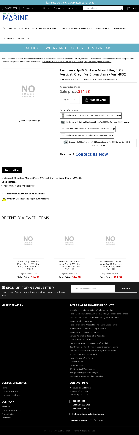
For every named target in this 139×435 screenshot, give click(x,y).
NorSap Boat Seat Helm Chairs (83, 354)
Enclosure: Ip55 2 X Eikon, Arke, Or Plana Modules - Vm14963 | (94, 115)
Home (46, 8)
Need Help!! (67, 154)
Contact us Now (91, 154)
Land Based (119, 28)
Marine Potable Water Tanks (82, 321)
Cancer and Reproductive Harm (28, 198)
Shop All (22, 39)
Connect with (78, 420)
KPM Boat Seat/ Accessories (82, 369)
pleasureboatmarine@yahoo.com (89, 414)
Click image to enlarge (30, 120)
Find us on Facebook (11, 395)
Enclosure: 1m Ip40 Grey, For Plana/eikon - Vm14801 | (90, 135)
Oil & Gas (7, 39)
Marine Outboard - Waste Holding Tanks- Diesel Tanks (93, 325)
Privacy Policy (8, 414)
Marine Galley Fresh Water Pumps (84, 332)
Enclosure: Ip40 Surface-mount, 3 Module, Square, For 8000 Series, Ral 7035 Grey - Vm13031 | (101, 143)
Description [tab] (12, 170)
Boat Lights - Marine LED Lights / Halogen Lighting (91, 310)
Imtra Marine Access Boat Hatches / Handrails (89, 343)
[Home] (15, 20)
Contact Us (28, 8)
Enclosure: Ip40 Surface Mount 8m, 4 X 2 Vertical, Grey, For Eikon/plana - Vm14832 (28, 265)
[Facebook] (96, 420)
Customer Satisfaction (11, 410)
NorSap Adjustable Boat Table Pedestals (87, 336)
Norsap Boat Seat (77, 361)
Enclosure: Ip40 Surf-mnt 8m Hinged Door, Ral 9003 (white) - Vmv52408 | (98, 122)
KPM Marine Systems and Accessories (86, 376)
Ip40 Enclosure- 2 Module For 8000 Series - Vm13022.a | (91, 129)
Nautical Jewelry (18, 28)
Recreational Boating (44, 28)
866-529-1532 (11, 8)
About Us (72, 8)
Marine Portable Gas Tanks (81, 358)
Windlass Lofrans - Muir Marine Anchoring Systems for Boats (95, 317)
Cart (134, 8)
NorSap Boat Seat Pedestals (82, 339)
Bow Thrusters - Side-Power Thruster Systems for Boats (94, 347)
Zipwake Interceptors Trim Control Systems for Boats (93, 350)
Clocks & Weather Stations (75, 28)
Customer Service (10, 391)
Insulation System (77, 365)
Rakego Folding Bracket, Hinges (84, 372)
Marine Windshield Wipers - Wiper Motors (88, 328)
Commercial (101, 28)
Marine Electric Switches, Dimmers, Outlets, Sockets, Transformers (99, 314)
